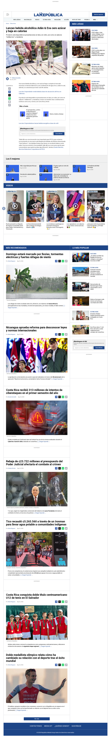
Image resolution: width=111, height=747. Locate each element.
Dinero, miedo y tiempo (56, 114)
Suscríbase (76, 726)
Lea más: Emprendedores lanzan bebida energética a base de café (38, 123)
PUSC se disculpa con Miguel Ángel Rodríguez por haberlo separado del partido (98, 53)
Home (7, 23)
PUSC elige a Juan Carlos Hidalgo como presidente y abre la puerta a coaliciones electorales (98, 36)
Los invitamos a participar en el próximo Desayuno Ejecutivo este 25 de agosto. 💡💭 (55, 226)
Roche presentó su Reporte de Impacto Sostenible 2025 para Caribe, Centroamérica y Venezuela (14, 226)
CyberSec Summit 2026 (15, 441)
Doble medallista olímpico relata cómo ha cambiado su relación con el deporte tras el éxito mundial (35, 657)
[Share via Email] (9, 102)
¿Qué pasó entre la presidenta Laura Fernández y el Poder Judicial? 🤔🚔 (96, 225)
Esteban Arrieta (11, 468)
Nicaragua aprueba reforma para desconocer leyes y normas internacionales (36, 329)
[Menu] (8, 14)
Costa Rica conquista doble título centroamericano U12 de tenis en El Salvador (36, 596)
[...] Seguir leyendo (57, 379)
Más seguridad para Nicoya (28, 166)
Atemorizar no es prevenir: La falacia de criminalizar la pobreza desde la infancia (62, 175)
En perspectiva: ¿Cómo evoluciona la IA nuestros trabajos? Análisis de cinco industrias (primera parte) (33, 114)
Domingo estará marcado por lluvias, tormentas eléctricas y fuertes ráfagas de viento (34, 256)
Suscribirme (59, 133)
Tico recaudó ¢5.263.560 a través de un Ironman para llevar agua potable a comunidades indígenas (36, 523)
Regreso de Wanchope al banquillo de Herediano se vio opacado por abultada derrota (98, 87)
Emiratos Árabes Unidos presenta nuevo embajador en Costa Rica (97, 316)
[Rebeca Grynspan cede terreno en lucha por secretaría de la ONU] (80, 301)
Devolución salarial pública (28, 174)
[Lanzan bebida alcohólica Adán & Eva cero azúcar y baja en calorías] (36, 57)
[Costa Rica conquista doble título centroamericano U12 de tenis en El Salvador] (36, 622)
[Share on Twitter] (9, 95)
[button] (98, 14)
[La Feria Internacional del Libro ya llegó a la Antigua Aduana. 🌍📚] (35, 206)
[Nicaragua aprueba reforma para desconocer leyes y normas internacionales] (36, 355)
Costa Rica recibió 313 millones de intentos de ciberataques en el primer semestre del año (34, 391)
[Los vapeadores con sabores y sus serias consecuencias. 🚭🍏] (76, 206)
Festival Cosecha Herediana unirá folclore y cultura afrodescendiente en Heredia (96, 273)
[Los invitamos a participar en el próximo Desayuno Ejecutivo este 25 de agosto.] (55, 206)
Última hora (13, 23)
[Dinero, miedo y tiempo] (45, 113)
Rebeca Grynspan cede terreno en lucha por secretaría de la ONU (97, 301)
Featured (95, 30)
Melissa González (16, 77)
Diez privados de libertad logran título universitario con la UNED (96, 286)
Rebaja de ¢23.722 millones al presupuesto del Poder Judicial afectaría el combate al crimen (34, 463)
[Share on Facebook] (9, 92)
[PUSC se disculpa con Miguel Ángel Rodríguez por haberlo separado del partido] (81, 52)
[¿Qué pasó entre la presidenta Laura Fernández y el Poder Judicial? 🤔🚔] (96, 206)
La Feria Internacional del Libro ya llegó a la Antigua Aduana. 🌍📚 (33, 225)
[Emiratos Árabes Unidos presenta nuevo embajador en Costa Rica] (80, 315)
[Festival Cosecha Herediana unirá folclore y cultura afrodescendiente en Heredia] (80, 271)
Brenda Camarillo (12, 397)
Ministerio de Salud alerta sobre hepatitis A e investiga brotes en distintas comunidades (98, 70)
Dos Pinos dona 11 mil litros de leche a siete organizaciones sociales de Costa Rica (97, 329)
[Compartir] (9, 105)
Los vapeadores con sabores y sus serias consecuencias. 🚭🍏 (75, 225)
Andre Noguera (11, 261)
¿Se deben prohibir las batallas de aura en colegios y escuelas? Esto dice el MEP (97, 258)
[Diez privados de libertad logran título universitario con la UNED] (80, 286)
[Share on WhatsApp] (9, 98)
